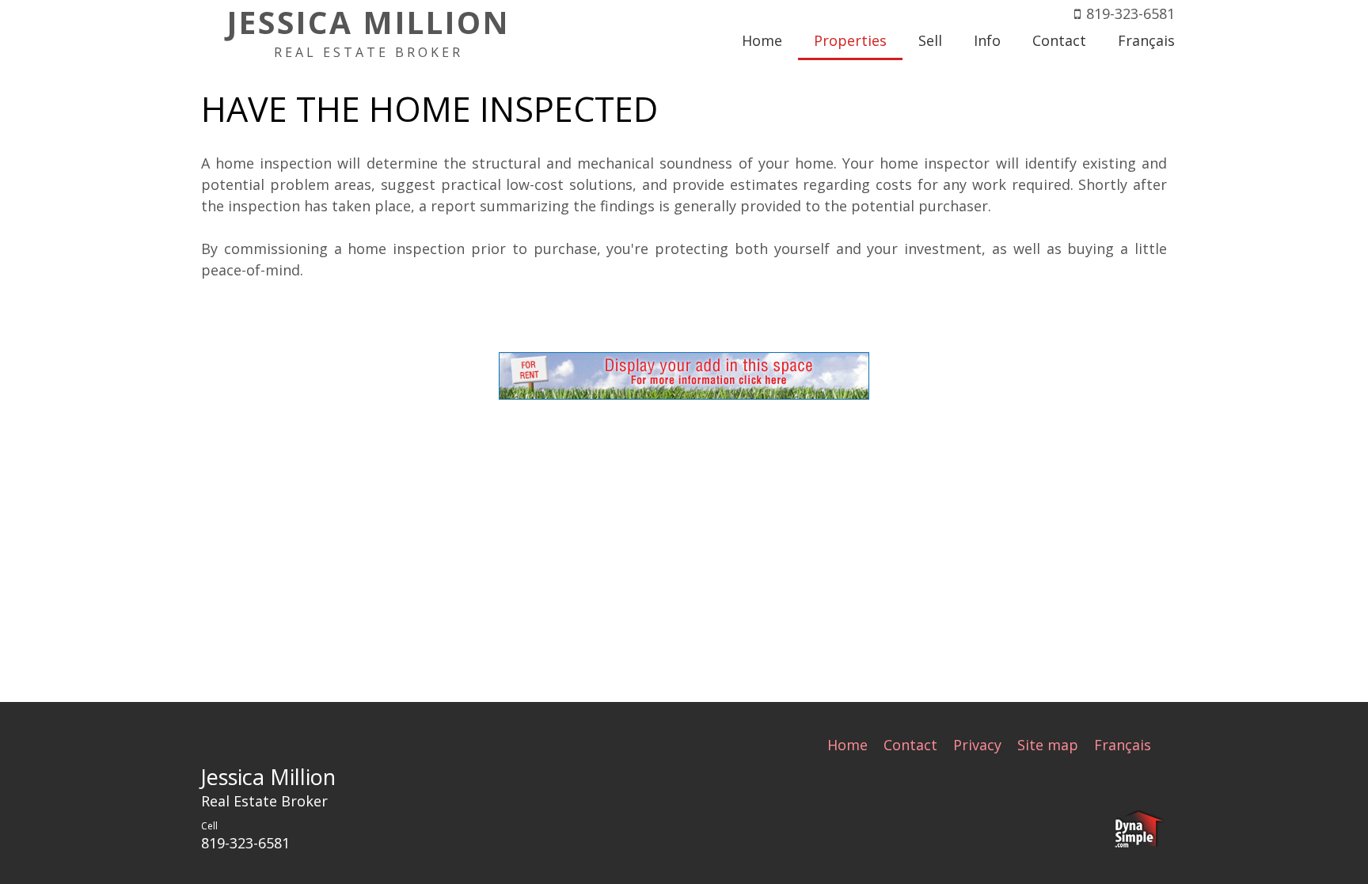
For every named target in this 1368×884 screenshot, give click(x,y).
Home (847, 744)
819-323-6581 (1130, 13)
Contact (910, 744)
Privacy (977, 744)
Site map (1047, 744)
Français (1122, 744)
